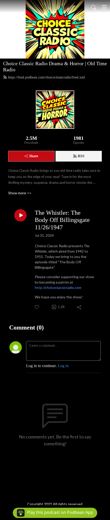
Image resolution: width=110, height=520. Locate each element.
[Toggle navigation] (104, 7)
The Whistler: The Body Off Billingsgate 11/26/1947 (62, 220)
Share (33, 156)
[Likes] (37, 307)
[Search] (93, 7)
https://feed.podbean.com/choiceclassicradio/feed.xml (46, 77)
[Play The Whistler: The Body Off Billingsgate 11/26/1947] (20, 215)
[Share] (79, 307)
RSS (81, 156)
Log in (63, 366)
